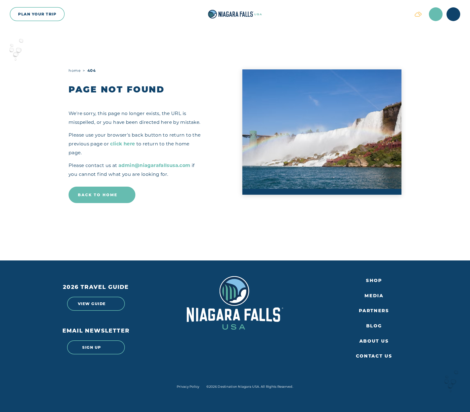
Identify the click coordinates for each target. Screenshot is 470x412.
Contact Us (374, 356)
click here (122, 144)
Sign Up (91, 347)
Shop (374, 280)
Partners (374, 310)
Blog (374, 326)
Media (374, 295)
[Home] (235, 14)
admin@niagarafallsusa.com (154, 165)
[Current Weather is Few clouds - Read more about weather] (418, 14)
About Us (374, 341)
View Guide (92, 303)
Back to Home (98, 195)
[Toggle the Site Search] (436, 14)
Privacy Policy (188, 386)
